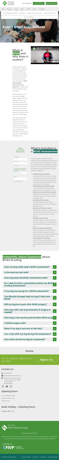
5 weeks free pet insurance (34, 13)
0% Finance (22, 13)
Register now (46, 359)
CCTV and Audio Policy (53, 456)
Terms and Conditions (26, 456)
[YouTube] (6, 386)
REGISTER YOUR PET (51, 3)
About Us (9, 9)
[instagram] (10, 386)
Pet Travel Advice (29, 17)
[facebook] (2, 386)
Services (16, 9)
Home (3, 9)
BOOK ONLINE (38, 3)
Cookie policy (43, 456)
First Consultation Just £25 (10, 13)
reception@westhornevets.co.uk (12, 375)
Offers (22, 9)
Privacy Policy (36, 456)
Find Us (35, 9)
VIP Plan (28, 9)
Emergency (42, 9)
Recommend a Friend (49, 13)
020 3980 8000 (27, 3)
